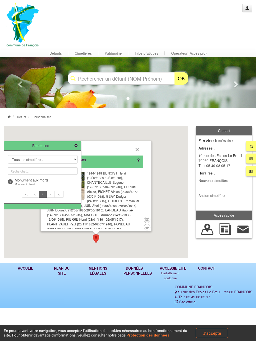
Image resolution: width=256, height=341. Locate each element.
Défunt (21, 117)
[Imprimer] (147, 227)
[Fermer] (137, 150)
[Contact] (243, 228)
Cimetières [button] (83, 53)
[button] (19, 82)
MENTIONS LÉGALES (98, 271)
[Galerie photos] (147, 220)
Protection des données (147, 335)
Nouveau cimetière (213, 180)
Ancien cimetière (211, 195)
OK (181, 78)
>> (59, 194)
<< (26, 194)
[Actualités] (225, 228)
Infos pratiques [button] (146, 53)
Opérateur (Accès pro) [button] (189, 53)
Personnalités (41, 117)
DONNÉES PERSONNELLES (136, 271)
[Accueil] (23, 24)
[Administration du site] (247, 8)
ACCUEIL (25, 268)
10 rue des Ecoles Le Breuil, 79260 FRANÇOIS (214, 291)
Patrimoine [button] (113, 53)
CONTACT (206, 268)
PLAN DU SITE (62, 271)
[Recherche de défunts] (207, 228)
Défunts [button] (56, 53)
